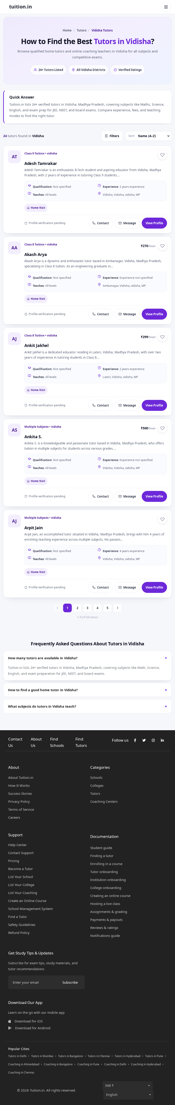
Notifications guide (105, 935)
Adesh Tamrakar (40, 163)
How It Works (19, 785)
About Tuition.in (20, 777)
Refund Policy (19, 932)
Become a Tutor (20, 868)
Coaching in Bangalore (58, 1064)
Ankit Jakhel (36, 345)
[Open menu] (166, 7)
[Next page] (117, 608)
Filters (114, 136)
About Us (36, 742)
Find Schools (57, 742)
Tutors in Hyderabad (127, 1056)
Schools (96, 777)
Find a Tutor (17, 916)
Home (67, 30)
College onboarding (105, 887)
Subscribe (70, 982)
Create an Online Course (27, 900)
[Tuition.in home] (20, 7)
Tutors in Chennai (99, 1056)
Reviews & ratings (104, 927)
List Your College (21, 884)
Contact (103, 223)
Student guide (101, 847)
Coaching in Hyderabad (146, 1064)
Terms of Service (21, 809)
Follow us (120, 740)
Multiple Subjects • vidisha (42, 427)
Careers (14, 817)
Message (129, 223)
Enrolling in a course (106, 863)
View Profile (154, 223)
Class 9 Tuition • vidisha (40, 153)
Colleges (96, 785)
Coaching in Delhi (115, 1064)
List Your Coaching (22, 892)
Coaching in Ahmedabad (23, 1064)
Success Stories (20, 793)
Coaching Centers (104, 801)
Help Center (17, 844)
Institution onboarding (108, 879)
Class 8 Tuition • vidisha (40, 244)
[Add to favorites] (162, 154)
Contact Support (20, 852)
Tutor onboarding (104, 871)
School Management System (30, 908)
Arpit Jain (33, 527)
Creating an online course (110, 895)
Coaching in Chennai (21, 1072)
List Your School (20, 876)
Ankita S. (33, 436)
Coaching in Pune (88, 1064)
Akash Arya (35, 254)
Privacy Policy (19, 801)
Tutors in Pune (154, 1056)
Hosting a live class (105, 903)
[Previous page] (57, 608)
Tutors (81, 30)
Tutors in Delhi (17, 1056)
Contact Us (15, 742)
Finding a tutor (101, 855)
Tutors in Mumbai (42, 1056)
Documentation (104, 836)
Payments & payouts (106, 919)
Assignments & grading (108, 911)
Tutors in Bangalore (70, 1056)
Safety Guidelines (21, 924)
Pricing (13, 860)
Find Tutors (81, 742)
